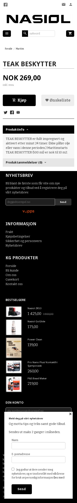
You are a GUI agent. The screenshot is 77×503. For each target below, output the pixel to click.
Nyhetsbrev (14, 245)
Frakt (9, 232)
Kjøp (22, 100)
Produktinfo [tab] (15, 129)
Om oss (11, 275)
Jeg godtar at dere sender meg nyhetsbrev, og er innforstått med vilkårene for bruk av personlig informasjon (38, 473)
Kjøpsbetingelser (18, 236)
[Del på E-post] (18, 113)
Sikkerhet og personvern (24, 241)
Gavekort (12, 279)
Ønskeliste (59, 100)
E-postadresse (21, 454)
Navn (15, 440)
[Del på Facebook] (12, 113)
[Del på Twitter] (5, 113)
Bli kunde (12, 270)
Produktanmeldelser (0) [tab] (24, 162)
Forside (8, 48)
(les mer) (59, 477)
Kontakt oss (14, 284)
